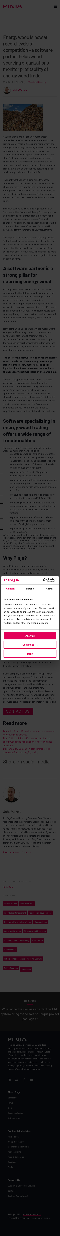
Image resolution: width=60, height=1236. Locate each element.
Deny (30, 653)
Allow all (30, 636)
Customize (28, 644)
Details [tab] (30, 588)
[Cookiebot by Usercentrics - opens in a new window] (43, 580)
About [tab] (49, 588)
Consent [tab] (10, 588)
